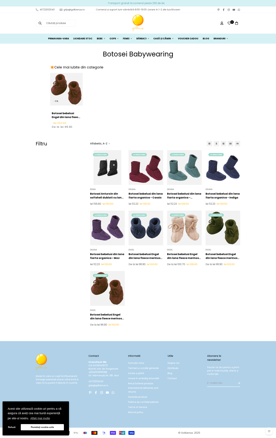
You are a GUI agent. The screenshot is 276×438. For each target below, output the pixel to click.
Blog (170, 373)
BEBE (100, 38)
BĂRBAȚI (141, 38)
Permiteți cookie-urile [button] (42, 427)
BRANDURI (219, 38)
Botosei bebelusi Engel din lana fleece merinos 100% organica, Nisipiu (183, 256)
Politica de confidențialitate (143, 402)
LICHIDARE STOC (82, 38)
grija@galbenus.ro (98, 385)
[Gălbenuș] (138, 23)
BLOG (206, 38)
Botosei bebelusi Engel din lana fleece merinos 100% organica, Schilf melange (221, 256)
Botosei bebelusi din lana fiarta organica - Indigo (223, 195)
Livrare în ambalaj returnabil (143, 378)
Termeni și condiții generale (143, 368)
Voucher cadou (188, 38)
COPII (113, 38)
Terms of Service (137, 407)
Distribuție (173, 368)
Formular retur (136, 363)
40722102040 (95, 381)
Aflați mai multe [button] (40, 418)
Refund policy (135, 412)
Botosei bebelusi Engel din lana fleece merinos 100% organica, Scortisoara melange (66, 120)
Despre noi (173, 363)
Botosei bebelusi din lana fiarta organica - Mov (107, 256)
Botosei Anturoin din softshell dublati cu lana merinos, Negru (106, 196)
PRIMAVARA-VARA (58, 38)
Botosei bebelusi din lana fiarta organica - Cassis (146, 195)
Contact (172, 378)
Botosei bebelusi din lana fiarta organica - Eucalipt (184, 196)
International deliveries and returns (143, 389)
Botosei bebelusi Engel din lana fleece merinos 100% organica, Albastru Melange (145, 256)
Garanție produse (137, 397)
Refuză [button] (11, 427)
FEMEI (126, 38)
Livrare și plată (136, 373)
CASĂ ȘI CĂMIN (162, 38)
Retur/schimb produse (140, 383)
